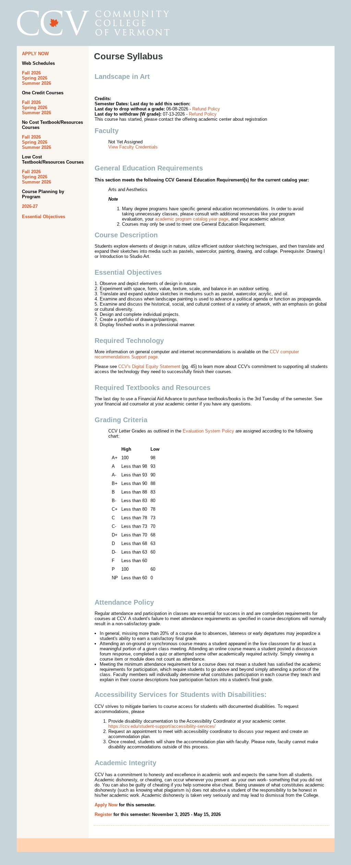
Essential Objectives (43, 216)
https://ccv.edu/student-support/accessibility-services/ (162, 726)
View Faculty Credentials (133, 147)
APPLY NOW (35, 53)
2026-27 (30, 206)
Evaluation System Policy (208, 431)
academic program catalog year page (191, 219)
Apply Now (106, 804)
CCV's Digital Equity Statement (149, 366)
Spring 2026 (34, 78)
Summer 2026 (36, 83)
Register (103, 814)
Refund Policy (206, 108)
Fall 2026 (31, 72)
